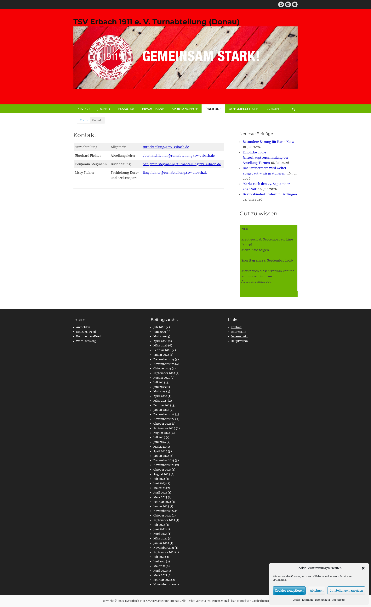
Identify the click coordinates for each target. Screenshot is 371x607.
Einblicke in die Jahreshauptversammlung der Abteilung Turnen (265, 157)
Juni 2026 (159, 332)
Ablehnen (316, 590)
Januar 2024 (161, 456)
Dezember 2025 (163, 359)
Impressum (338, 599)
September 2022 (164, 520)
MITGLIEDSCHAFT (243, 109)
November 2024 (164, 419)
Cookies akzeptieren (289, 590)
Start (83, 120)
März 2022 (160, 538)
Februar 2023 (162, 502)
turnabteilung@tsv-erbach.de (166, 147)
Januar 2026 (161, 354)
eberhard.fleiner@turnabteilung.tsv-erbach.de (179, 155)
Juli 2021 (159, 557)
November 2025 (163, 364)
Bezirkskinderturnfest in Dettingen (270, 194)
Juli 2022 (159, 525)
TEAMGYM (126, 109)
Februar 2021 (162, 580)
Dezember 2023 (163, 460)
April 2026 (160, 341)
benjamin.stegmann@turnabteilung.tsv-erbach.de (182, 164)
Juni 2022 (159, 529)
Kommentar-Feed (88, 336)
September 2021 (164, 552)
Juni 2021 (159, 561)
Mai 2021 (159, 566)
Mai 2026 (159, 336)
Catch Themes (261, 601)
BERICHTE (273, 109)
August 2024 (161, 433)
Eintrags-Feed (86, 332)
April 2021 (160, 570)
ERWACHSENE (153, 109)
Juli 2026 (159, 327)
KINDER (83, 109)
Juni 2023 (159, 483)
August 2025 (161, 377)
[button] (363, 568)
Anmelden (83, 327)
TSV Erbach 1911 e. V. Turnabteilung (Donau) (156, 21)
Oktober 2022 (162, 515)
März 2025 (160, 400)
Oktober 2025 (162, 368)
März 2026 (160, 345)
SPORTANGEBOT (185, 109)
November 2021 (163, 547)
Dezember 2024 (163, 414)
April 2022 (160, 534)
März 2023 (160, 497)
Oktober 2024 (162, 423)
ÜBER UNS (213, 109)
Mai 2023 (159, 488)
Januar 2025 (161, 410)
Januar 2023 (161, 506)
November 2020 (164, 584)
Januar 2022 (161, 543)
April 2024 (160, 451)
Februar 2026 (162, 350)
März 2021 (160, 575)
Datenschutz (322, 599)
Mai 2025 (159, 391)
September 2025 (164, 373)
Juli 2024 (159, 437)
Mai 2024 (159, 446)
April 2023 (160, 492)
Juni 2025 (159, 387)
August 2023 (161, 474)
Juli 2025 (159, 382)
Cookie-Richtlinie (303, 599)
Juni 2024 (159, 442)
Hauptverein (239, 341)
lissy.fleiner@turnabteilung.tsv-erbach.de (175, 172)
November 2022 (163, 511)
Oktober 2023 (162, 469)
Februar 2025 (162, 405)
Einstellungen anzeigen (346, 590)
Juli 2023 (159, 479)
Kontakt (236, 327)
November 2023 (163, 465)
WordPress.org (86, 341)
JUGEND (103, 109)
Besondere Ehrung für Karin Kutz (268, 142)
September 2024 (164, 428)
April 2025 (160, 396)
